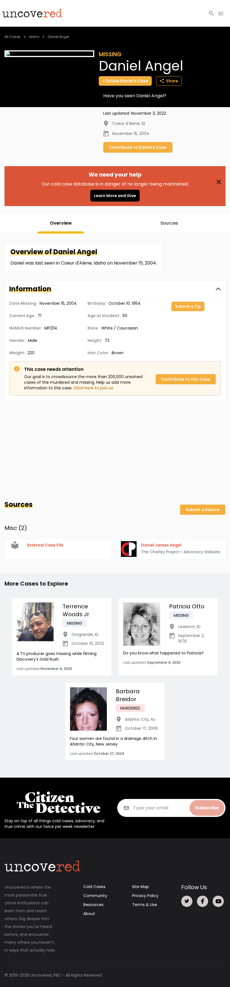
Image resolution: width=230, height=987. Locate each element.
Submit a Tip (188, 306)
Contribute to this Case (185, 379)
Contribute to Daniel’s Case (138, 147)
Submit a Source (203, 509)
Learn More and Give (115, 195)
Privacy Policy (145, 895)
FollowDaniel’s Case (127, 81)
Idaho (34, 36)
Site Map (140, 886)
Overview (61, 223)
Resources (93, 904)
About (89, 913)
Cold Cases (94, 886)
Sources (169, 223)
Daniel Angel (58, 36)
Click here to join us (93, 388)
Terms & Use (144, 904)
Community (95, 895)
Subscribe (207, 808)
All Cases (12, 36)
